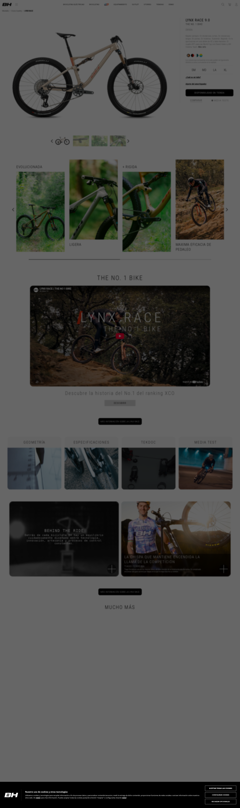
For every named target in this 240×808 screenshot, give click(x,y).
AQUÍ (38, 798)
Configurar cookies (220, 795)
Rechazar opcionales (221, 801)
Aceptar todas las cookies (220, 788)
